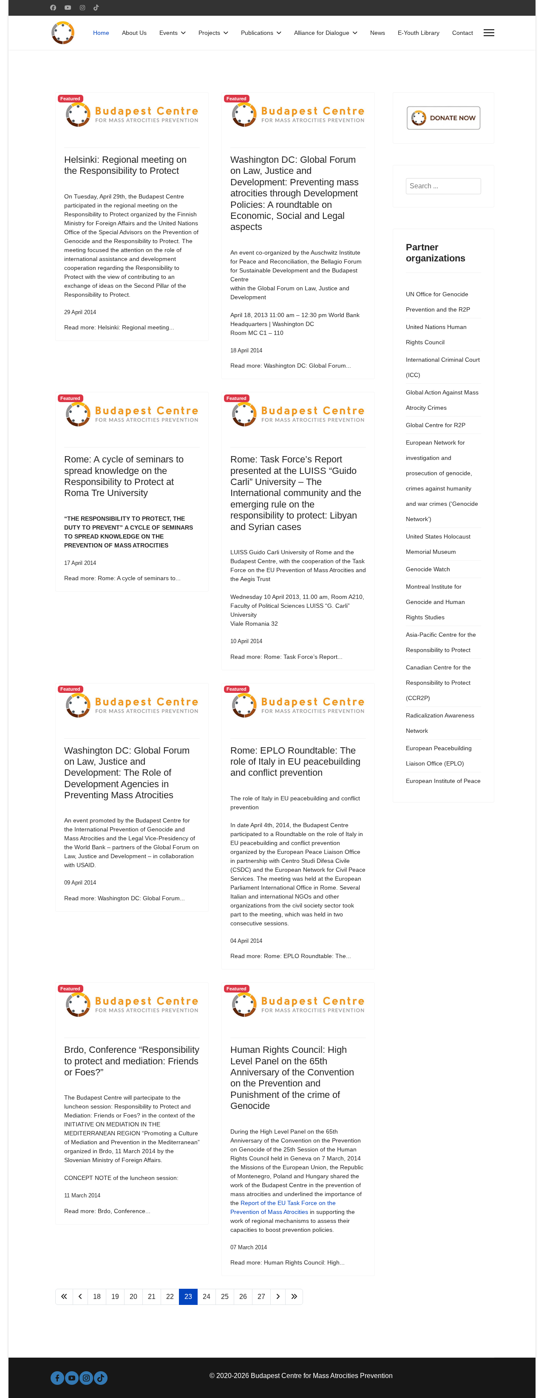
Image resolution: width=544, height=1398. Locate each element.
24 (206, 1296)
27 (261, 1296)
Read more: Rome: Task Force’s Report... (286, 656)
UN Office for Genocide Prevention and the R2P (438, 302)
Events (168, 32)
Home (101, 32)
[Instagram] (82, 7)
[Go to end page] (294, 1297)
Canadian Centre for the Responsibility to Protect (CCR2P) (438, 682)
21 (152, 1296)
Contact (462, 32)
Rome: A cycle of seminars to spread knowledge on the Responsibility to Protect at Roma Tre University (124, 476)
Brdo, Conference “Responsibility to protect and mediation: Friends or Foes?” (131, 1061)
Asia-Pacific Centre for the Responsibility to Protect (441, 642)
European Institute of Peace (443, 780)
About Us (134, 32)
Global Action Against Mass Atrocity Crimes (442, 400)
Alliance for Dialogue (321, 32)
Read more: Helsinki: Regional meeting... (119, 327)
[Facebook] (53, 7)
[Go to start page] (64, 1297)
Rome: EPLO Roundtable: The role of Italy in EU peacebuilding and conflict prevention (295, 761)
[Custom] (96, 7)
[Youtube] (68, 7)
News (377, 32)
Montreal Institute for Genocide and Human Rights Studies (435, 602)
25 (225, 1296)
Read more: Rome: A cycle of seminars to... (122, 578)
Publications (257, 32)
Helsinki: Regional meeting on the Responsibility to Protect (125, 165)
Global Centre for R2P (435, 425)
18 (97, 1296)
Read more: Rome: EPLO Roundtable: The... (290, 956)
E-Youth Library (418, 32)
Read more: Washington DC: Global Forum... (290, 365)
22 (170, 1296)
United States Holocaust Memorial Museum (438, 544)
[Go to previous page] (80, 1297)
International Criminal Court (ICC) (443, 367)
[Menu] (489, 33)
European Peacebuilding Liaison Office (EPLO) (439, 756)
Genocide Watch (428, 569)
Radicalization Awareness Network (440, 723)
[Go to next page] (278, 1297)
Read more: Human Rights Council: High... (287, 1262)
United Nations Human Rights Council (436, 334)
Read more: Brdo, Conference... (107, 1211)
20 (133, 1296)
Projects (209, 32)
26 (243, 1296)
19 (115, 1296)
